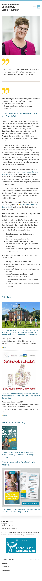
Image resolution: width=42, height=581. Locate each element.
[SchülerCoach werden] (21, 487)
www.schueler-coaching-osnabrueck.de (21, 535)
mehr (5, 347)
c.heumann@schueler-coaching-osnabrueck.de (23, 532)
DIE (35, 559)
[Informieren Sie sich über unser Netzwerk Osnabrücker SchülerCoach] (21, 545)
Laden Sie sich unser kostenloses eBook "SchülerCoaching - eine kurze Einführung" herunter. (18, 455)
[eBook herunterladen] (9, 438)
